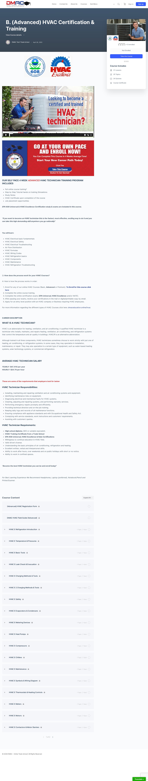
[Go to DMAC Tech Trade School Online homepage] (18, 3)
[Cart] (124, 4)
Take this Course (126, 56)
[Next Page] (53, 737)
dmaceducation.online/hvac (79, 307)
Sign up (141, 4)
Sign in (130, 4)
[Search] (118, 4)
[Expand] (5, 529)
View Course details (14, 35)
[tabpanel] (48, 273)
